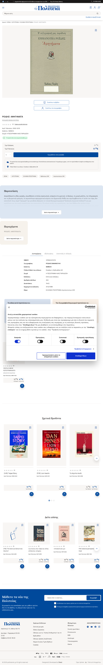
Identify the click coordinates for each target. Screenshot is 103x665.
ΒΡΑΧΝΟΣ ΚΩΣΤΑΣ (9, 373)
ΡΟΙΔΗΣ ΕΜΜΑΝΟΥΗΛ (10, 120)
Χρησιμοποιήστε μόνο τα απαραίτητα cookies (51, 356)
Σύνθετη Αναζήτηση (93, 17)
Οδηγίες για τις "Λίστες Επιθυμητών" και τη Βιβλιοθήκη (47, 634)
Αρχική (4, 22)
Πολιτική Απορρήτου (94, 662)
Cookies (35, 645)
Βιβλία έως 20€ (45, 176)
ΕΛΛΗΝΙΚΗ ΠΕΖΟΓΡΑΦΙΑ (26, 22)
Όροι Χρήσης (80, 662)
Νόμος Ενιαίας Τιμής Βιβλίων (42, 642)
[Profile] (95, 8)
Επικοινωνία (72, 632)
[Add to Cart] (22, 386)
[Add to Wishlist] (96, 30)
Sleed (60, 662)
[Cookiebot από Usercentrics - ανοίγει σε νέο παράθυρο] (86, 307)
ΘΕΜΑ (9, 22)
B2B (69, 635)
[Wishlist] (91, 8)
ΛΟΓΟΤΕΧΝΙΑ (15, 22)
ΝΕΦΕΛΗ (11, 131)
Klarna (70, 644)
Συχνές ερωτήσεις (74, 629)
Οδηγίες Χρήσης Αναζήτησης (42, 639)
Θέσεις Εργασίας (38, 630)
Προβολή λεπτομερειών (82, 349)
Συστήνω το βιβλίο (53, 102)
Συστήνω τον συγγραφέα (53, 108)
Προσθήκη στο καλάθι (56, 155)
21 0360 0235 (97, 1)
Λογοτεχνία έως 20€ (58, 176)
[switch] (40, 341)
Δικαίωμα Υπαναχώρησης (73, 639)
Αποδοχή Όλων (80, 356)
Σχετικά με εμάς (38, 627)
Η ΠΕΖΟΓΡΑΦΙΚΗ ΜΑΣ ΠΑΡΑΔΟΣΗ (17, 134)
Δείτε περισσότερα (51, 212)
